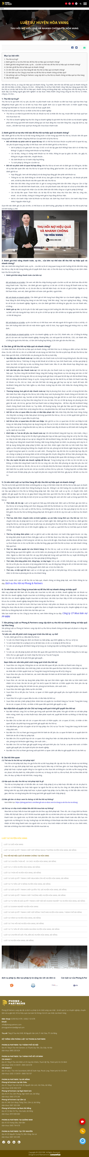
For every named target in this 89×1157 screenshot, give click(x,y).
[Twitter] (8, 1143)
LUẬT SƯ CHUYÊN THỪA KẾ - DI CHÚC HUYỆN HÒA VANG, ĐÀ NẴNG (30, 861)
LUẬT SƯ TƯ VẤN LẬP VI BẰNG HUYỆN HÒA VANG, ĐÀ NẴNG (27, 884)
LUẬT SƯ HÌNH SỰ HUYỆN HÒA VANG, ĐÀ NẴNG (22, 918)
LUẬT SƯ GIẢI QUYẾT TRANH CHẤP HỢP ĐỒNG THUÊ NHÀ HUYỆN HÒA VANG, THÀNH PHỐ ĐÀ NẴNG (43, 912)
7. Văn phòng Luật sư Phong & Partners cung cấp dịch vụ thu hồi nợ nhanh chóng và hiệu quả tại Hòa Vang (44, 75)
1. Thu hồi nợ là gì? (11, 59)
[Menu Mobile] (85, 3)
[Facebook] (3, 1143)
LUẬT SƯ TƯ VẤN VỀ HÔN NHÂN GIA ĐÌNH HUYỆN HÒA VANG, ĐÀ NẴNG (31, 929)
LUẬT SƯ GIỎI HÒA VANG (13, 844)
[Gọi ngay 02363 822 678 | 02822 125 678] (82, 1131)
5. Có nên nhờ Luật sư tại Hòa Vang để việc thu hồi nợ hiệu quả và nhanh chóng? (34, 70)
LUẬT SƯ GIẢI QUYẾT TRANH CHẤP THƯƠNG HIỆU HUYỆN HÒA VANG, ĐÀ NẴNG (35, 895)
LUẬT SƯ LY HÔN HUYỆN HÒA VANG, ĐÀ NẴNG (22, 867)
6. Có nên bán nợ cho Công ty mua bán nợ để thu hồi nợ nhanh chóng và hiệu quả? (35, 72)
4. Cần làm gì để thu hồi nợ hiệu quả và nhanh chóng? (24, 67)
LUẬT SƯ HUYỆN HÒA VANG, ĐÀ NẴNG (19, 940)
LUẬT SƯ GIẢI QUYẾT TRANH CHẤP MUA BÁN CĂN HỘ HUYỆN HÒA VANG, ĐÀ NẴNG (36, 878)
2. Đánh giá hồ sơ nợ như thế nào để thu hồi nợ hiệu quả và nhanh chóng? (32, 62)
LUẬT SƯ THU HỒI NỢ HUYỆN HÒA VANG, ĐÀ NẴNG (24, 923)
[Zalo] (19, 1143)
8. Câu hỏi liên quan (11, 78)
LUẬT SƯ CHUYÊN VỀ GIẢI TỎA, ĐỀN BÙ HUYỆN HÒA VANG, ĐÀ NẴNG (30, 935)
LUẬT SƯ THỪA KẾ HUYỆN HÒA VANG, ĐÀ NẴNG (22, 873)
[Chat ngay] (82, 1141)
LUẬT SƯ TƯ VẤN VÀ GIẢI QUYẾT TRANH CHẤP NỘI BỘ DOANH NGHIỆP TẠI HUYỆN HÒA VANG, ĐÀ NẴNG (44, 901)
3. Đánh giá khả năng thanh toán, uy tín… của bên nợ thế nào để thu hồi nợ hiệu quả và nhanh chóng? (42, 65)
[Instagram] (14, 1143)
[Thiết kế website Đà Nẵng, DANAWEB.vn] (55, 1155)
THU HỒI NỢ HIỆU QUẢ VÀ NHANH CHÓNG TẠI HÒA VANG (26, 856)
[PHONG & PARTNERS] (41, 4)
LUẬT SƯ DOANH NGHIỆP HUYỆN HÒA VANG (21, 906)
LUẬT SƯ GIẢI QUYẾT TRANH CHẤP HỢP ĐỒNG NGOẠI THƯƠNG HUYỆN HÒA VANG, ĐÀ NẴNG (40, 850)
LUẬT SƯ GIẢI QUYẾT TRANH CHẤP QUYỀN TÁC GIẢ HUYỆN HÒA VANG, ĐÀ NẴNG (35, 889)
